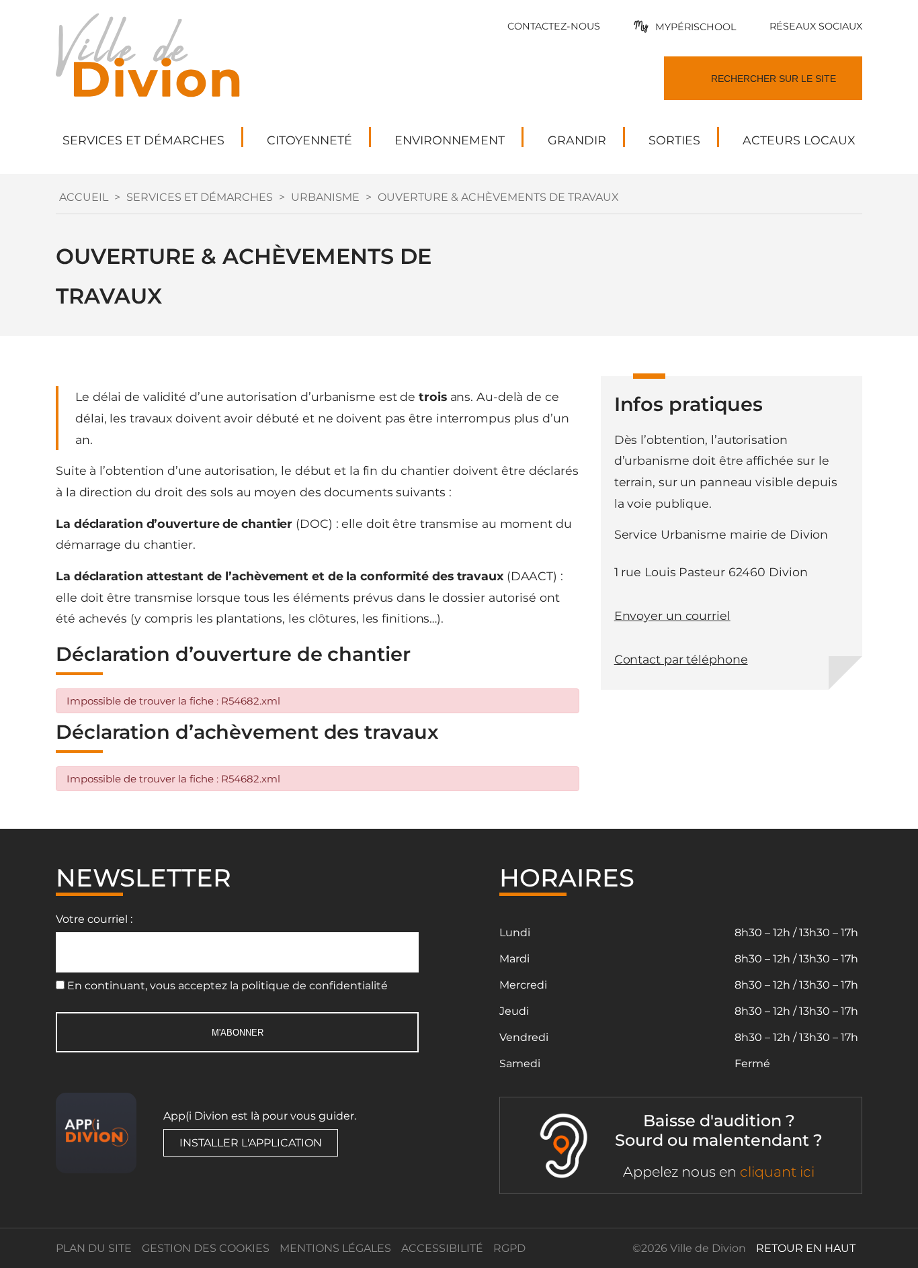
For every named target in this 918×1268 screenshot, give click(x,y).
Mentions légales (335, 1248)
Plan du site (94, 1248)
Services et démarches (199, 197)
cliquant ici (777, 1171)
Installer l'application (250, 1142)
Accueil (83, 197)
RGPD (509, 1248)
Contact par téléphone (681, 659)
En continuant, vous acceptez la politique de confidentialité (227, 985)
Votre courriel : (94, 919)
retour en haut (806, 1248)
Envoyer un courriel (672, 615)
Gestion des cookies (205, 1248)
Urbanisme (325, 197)
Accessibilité (442, 1248)
